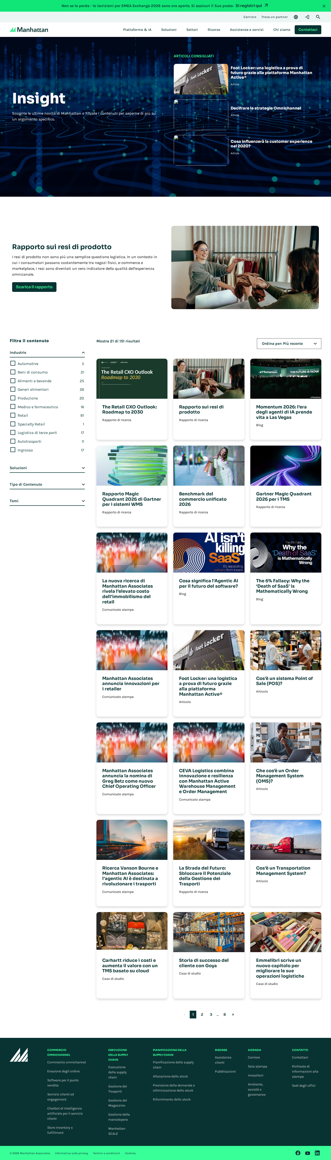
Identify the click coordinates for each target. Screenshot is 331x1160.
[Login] (307, 17)
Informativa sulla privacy (71, 1153)
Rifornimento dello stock (172, 1099)
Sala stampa (257, 1066)
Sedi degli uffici (303, 1086)
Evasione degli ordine (63, 1071)
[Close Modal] (324, 6)
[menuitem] (137, 29)
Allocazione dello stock (170, 1076)
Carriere (254, 1057)
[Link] (298, 1153)
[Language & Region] (296, 17)
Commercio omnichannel (66, 1062)
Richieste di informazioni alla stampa (305, 1071)
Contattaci (300, 1057)
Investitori (255, 1075)
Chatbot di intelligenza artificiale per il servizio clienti (65, 1113)
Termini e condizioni (106, 1153)
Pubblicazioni (225, 1071)
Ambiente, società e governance (257, 1089)
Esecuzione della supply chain (117, 1072)
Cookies (130, 1153)
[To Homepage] (19, 1055)
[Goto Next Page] (233, 1014)
